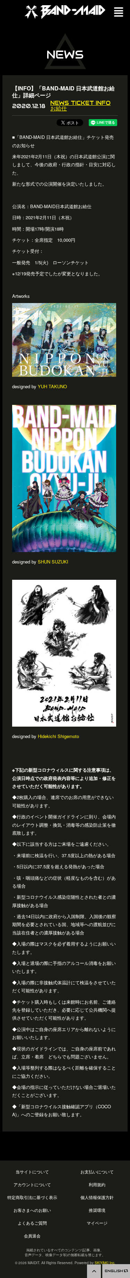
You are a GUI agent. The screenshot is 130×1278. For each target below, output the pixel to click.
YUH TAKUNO (52, 386)
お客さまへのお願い (32, 1210)
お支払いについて (97, 1171)
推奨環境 (97, 1210)
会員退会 (32, 1236)
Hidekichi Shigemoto (58, 736)
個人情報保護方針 (97, 1197)
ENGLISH (114, 1271)
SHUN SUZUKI (53, 561)
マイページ (97, 1223)
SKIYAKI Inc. (105, 1262)
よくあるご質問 (32, 1223)
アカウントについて (32, 1184)
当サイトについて (32, 1171)
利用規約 (97, 1184)
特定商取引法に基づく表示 (32, 1197)
